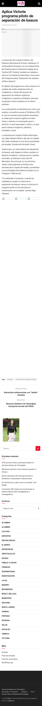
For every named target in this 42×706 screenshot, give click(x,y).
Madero (5, 585)
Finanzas (6, 567)
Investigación (8, 576)
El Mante (6, 545)
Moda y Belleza (9, 594)
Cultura (6, 531)
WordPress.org (7, 662)
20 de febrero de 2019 (9, 25)
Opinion (5, 611)
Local (4, 580)
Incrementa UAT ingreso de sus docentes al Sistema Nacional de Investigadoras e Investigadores (18, 491)
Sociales (6, 629)
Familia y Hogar (9, 562)
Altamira (6, 522)
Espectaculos (8, 553)
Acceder (5, 652)
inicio (32, 692)
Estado (5, 558)
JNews (9, 698)
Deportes (6, 536)
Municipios (6, 598)
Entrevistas (7, 549)
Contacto (24, 692)
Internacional (8, 571)
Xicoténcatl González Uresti (26, 379)
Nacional (6, 602)
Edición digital (9, 540)
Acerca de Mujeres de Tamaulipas (13, 689)
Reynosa (6, 620)
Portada (6, 616)
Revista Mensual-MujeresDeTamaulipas (15, 694)
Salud (4, 625)
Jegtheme (11, 701)
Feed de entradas (8, 655)
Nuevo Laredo (8, 607)
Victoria (10, 379)
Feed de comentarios (10, 659)
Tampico (5, 634)
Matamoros (7, 589)
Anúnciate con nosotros (10, 692)
